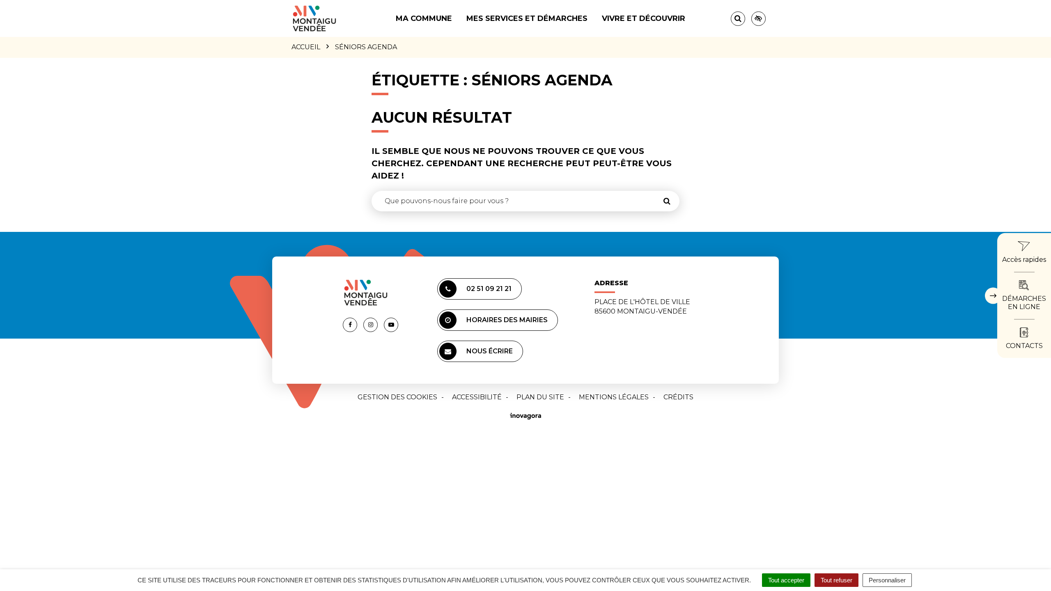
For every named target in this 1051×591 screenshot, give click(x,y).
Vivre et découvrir (643, 18)
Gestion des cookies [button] (397, 397)
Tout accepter (786, 580)
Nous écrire (489, 351)
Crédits (678, 397)
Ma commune (424, 18)
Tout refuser (836, 580)
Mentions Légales (614, 397)
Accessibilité (477, 397)
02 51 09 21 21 (489, 289)
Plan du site (540, 397)
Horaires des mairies (507, 320)
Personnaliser (887, 580)
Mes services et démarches (526, 18)
